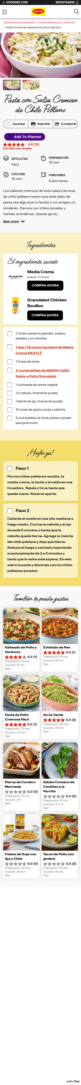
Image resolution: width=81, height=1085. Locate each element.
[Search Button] (76, 11)
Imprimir (43, 124)
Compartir (69, 124)
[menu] (4, 12)
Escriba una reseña (17, 148)
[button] (14, 221)
